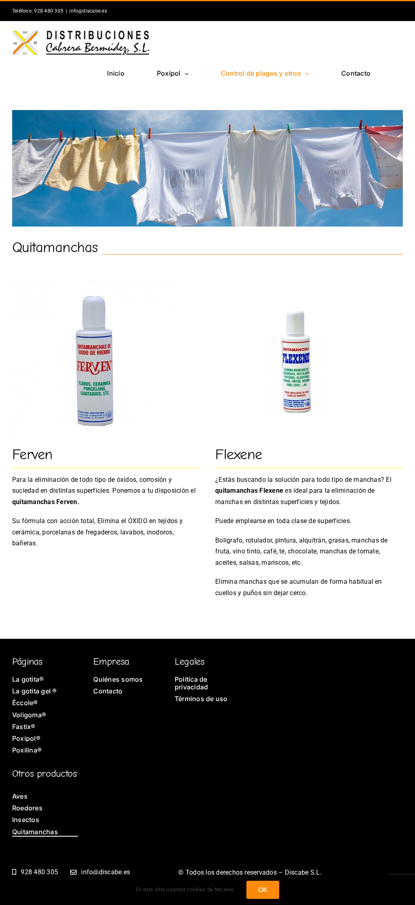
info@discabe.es (88, 11)
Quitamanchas (55, 247)
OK (262, 890)
